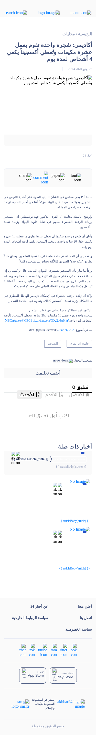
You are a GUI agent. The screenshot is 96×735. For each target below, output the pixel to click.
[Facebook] (74, 650)
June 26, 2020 (66, 330)
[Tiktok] (32, 650)
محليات (68, 34)
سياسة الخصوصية (78, 629)
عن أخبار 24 (39, 606)
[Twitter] (63, 650)
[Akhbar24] (69, 704)
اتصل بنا (86, 618)
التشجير (52, 343)
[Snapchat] (22, 650)
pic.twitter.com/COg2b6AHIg (50, 320)
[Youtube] (42, 650)
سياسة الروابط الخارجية (30, 618)
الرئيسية (85, 34)
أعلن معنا (85, 606)
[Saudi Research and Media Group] (21, 704)
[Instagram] (54, 650)
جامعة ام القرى (79, 343)
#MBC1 (27, 320)
